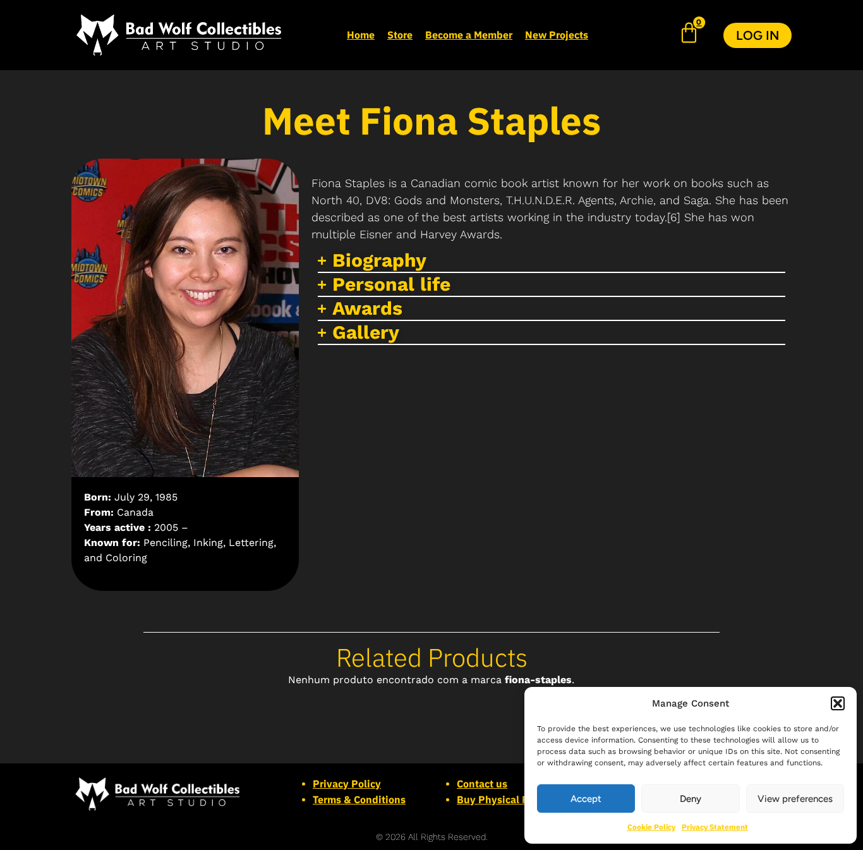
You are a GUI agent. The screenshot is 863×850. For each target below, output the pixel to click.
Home (361, 34)
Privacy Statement (715, 827)
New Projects (556, 34)
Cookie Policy (651, 827)
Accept (585, 798)
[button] (837, 703)
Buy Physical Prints (504, 799)
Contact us (482, 783)
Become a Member (468, 34)
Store (400, 34)
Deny (690, 798)
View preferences (795, 798)
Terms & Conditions (359, 799)
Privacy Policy (347, 783)
